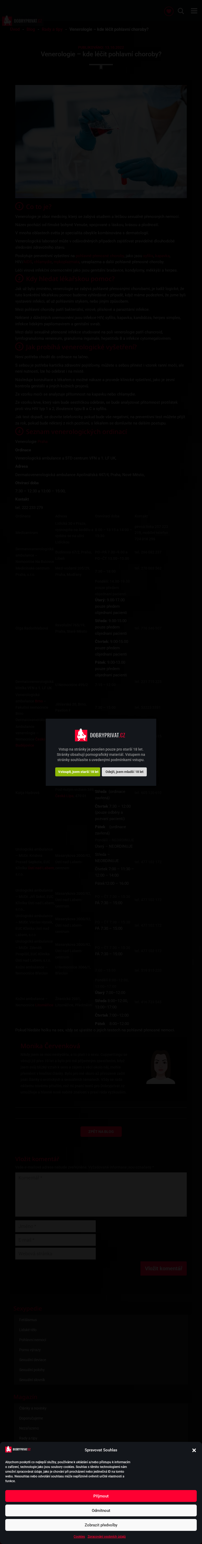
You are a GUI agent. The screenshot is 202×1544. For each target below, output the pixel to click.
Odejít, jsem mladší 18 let (124, 772)
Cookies (79, 1536)
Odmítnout (101, 1510)
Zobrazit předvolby (101, 1525)
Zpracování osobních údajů (107, 1536)
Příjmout (101, 1496)
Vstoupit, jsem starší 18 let (78, 772)
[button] (194, 1450)
